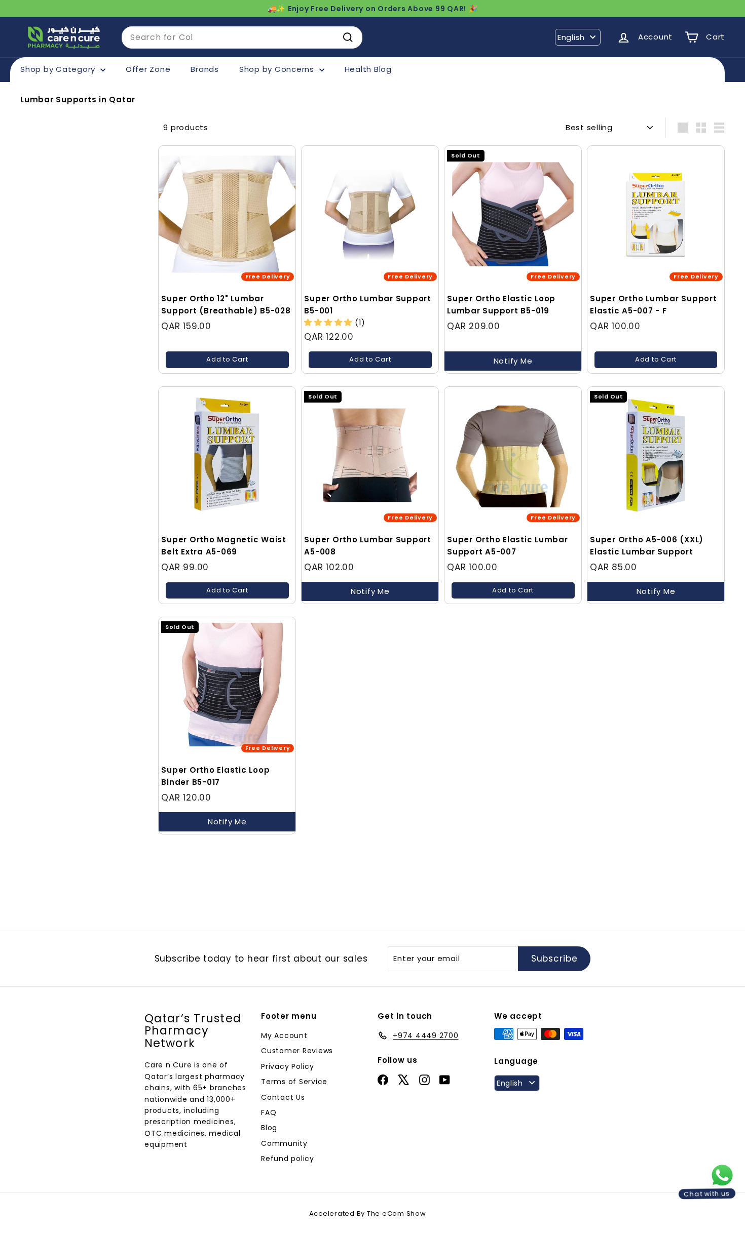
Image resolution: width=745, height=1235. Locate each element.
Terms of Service (294, 1082)
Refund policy (287, 1158)
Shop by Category (59, 69)
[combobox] (242, 37)
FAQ (268, 1112)
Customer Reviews (297, 1051)
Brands (205, 69)
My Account (284, 1035)
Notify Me (513, 360)
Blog (269, 1128)
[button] (329, 322)
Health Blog (368, 69)
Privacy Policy (287, 1066)
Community (284, 1143)
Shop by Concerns (278, 69)
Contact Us (283, 1097)
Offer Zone (148, 69)
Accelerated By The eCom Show (367, 1213)
